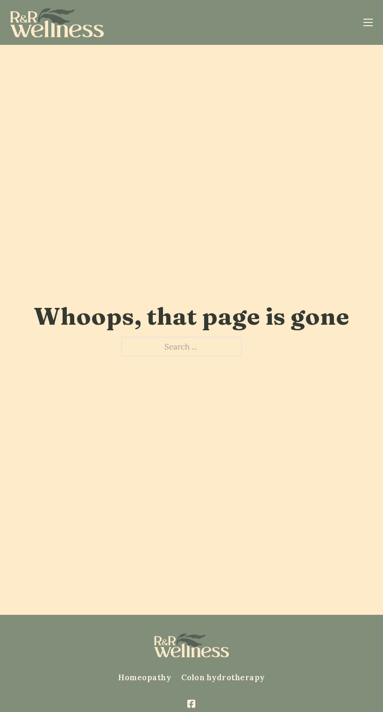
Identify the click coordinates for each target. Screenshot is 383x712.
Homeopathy (144, 677)
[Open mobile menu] (368, 22)
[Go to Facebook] (191, 705)
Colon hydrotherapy (223, 677)
